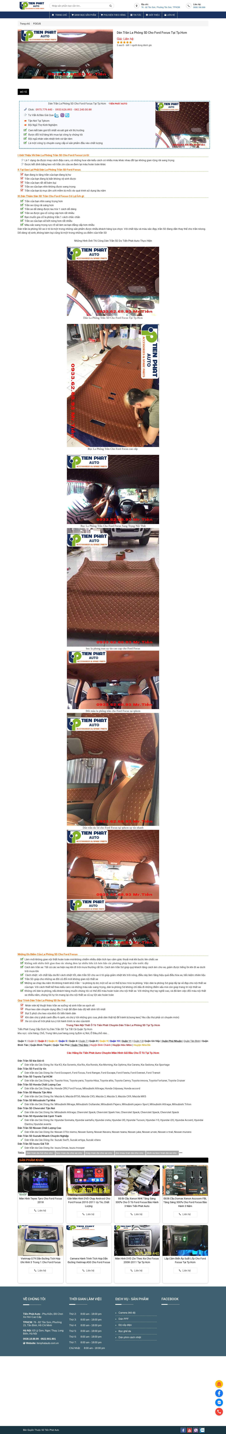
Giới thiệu (154, 14)
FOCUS (37, 23)
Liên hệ (171, 14)
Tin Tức (137, 14)
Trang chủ (61, 14)
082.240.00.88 (83, 109)
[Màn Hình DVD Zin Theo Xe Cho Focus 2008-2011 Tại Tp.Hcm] (137, 1240)
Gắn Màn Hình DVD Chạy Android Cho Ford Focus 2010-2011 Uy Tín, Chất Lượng (88, 1202)
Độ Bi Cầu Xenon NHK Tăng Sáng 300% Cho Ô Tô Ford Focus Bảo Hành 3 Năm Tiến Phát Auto (137, 1202)
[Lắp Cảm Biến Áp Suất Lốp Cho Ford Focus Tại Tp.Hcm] (185, 1240)
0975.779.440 (44, 109)
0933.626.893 (63, 109)
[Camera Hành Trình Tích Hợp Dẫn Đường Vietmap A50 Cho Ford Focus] (89, 1240)
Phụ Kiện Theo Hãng (115, 14)
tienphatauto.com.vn (48, 1343)
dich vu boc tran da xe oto (161, 1153)
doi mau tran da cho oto (129, 1153)
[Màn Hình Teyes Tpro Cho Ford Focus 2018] (40, 1180)
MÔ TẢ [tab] (23, 91)
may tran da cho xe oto (99, 1153)
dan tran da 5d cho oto (39, 1153)
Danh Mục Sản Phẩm (85, 14)
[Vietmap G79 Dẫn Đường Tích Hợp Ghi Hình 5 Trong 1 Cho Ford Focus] (40, 1240)
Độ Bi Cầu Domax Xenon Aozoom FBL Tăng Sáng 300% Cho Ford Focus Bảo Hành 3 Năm (185, 1202)
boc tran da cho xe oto (69, 1153)
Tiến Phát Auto (31, 1314)
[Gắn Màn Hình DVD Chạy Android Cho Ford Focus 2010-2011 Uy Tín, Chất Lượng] (89, 1180)
